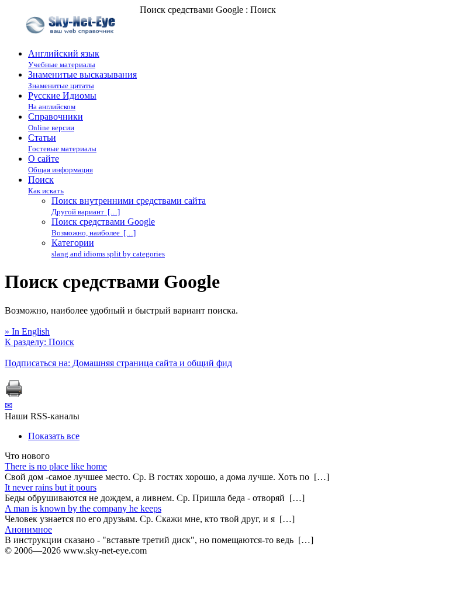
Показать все (54, 436)
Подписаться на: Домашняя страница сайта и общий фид (118, 363)
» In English (27, 331)
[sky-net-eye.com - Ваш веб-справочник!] (72, 43)
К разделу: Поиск (39, 342)
